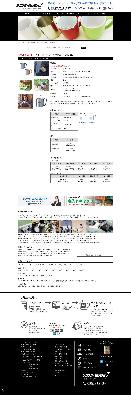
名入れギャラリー (89, 345)
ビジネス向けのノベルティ (26, 281)
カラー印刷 (74, 217)
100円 (20, 270)
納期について (59, 356)
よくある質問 (88, 354)
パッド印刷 (48, 217)
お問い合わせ (88, 363)
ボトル (37, 14)
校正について (59, 351)
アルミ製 (49, 275)
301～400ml (41, 286)
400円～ (40, 270)
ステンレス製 (44, 58)
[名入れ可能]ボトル (28, 347)
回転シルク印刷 (38, 217)
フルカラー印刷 (23, 240)
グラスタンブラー (48, 14)
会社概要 (57, 372)
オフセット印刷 (86, 217)
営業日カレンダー (89, 368)
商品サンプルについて (61, 363)
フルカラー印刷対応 (100, 14)
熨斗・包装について (61, 354)
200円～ (26, 270)
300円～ (33, 270)
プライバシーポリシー (61, 375)
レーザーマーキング (61, 217)
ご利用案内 (87, 350)
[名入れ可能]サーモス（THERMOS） (33, 356)
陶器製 (42, 275)
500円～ (47, 270)
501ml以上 (59, 286)
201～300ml (31, 286)
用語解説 (86, 359)
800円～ (68, 270)
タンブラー (28, 14)
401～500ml (50, 286)
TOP (19, 43)
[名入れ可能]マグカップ (29, 351)
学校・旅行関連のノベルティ (65, 281)
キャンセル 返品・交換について (64, 365)
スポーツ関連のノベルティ (45, 281)
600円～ (54, 270)
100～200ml (22, 286)
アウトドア (54, 58)
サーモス (88, 14)
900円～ (75, 270)
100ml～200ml (33, 58)
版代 (76, 96)
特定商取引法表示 (60, 370)
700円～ (61, 270)
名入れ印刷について (61, 347)
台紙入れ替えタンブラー (74, 14)
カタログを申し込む (107, 356)
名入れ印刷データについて (63, 349)
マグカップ (60, 14)
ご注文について (59, 344)
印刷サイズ (66, 96)
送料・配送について (61, 361)
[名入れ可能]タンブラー (29, 344)
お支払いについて (60, 358)
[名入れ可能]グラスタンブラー (31, 349)
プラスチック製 (33, 275)
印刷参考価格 (86, 96)
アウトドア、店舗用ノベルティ (86, 281)
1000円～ (82, 270)
